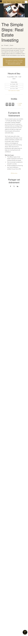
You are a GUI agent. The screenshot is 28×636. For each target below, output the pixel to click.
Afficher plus (14, 173)
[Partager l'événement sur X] (14, 186)
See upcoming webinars (14, 63)
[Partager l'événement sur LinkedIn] (17, 186)
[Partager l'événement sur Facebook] (10, 186)
